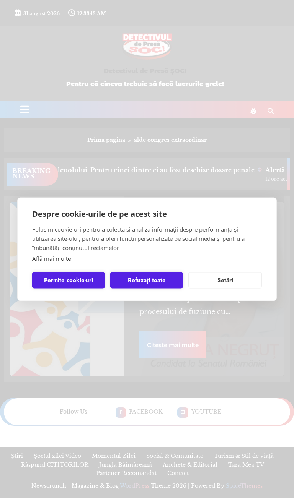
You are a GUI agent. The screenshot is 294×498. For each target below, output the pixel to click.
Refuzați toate (147, 280)
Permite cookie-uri (68, 280)
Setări (225, 280)
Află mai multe (51, 258)
